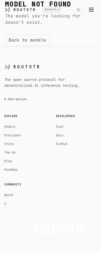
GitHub (61, 144)
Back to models (27, 40)
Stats (9, 144)
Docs (60, 135)
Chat (60, 127)
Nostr (9, 195)
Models (10, 127)
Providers (12, 135)
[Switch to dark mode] (78, 9)
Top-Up (10, 152)
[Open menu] (91, 9)
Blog (8, 161)
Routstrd (50, 9)
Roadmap (11, 170)
